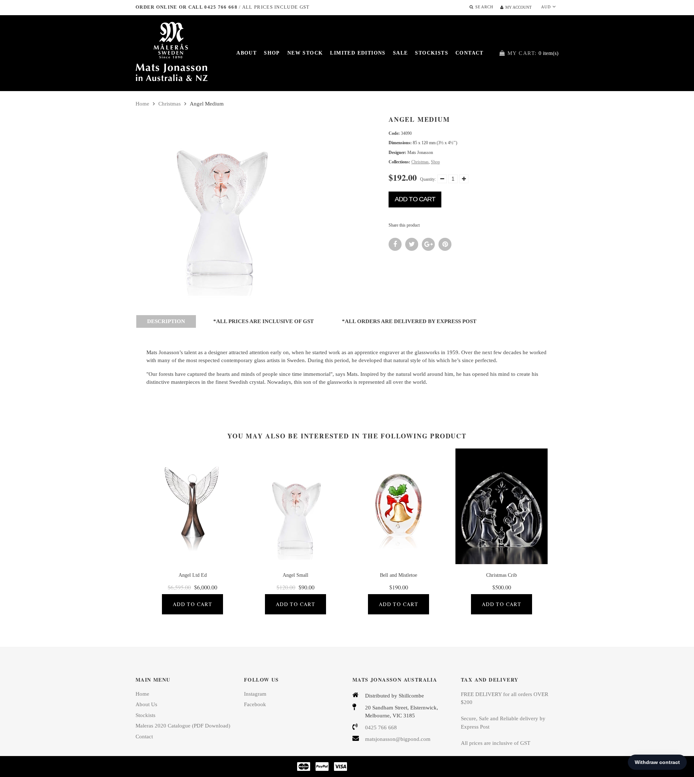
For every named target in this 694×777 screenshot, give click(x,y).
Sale (400, 53)
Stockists (431, 53)
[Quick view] (203, 512)
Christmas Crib (501, 575)
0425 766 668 (381, 727)
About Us (146, 704)
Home (142, 104)
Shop (272, 53)
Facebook (255, 704)
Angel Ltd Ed (193, 575)
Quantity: (428, 179)
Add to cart (415, 199)
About (246, 53)
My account (518, 7)
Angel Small (295, 575)
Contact (469, 53)
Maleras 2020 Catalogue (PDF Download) (183, 726)
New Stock (305, 53)
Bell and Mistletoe (398, 575)
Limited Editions (357, 53)
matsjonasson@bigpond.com (397, 739)
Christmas (169, 104)
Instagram (255, 694)
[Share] (395, 244)
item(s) (532, 53)
